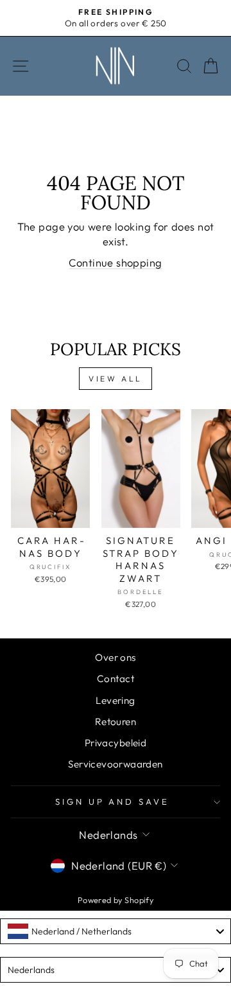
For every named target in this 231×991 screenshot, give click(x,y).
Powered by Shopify (115, 900)
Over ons (115, 657)
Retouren (115, 721)
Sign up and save (112, 801)
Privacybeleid (115, 743)
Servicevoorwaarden (115, 764)
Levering (115, 700)
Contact (115, 678)
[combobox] (115, 931)
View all (115, 378)
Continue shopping (115, 262)
